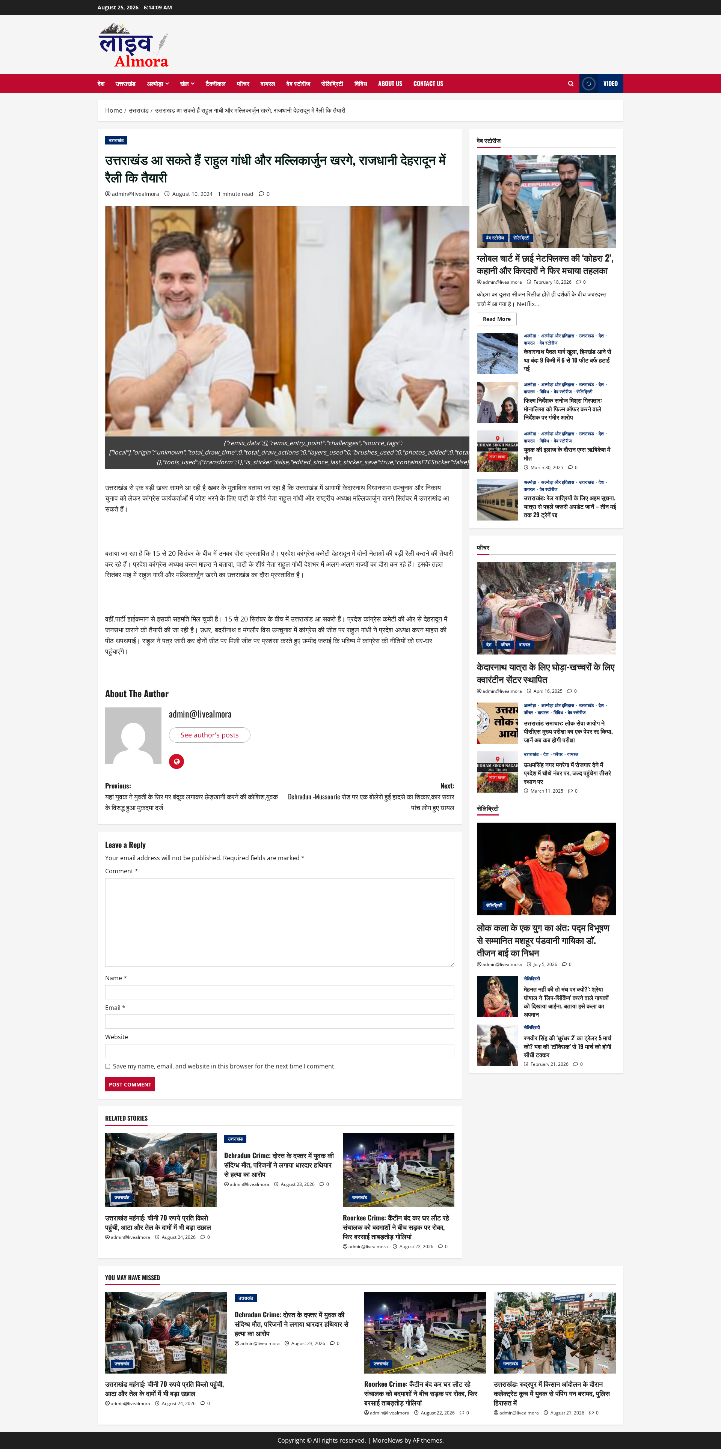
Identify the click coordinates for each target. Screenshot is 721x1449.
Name (116, 978)
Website (116, 1037)
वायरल (268, 83)
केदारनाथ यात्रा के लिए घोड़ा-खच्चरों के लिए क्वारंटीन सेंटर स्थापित (545, 672)
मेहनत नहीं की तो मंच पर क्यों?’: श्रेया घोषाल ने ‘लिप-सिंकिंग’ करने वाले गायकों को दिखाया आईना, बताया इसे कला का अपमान (497, 996)
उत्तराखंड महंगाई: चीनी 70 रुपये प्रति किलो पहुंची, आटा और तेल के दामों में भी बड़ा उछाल (158, 1222)
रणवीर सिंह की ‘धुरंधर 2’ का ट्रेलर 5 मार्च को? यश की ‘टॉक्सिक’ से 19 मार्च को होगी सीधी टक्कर (497, 1045)
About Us (390, 83)
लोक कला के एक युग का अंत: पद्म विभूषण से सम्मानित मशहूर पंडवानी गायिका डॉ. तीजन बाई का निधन (543, 939)
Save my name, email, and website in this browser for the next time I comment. (224, 1066)
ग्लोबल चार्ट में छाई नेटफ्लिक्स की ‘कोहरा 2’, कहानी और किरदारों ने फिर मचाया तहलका (545, 264)
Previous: (191, 796)
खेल (184, 83)
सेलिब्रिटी (332, 83)
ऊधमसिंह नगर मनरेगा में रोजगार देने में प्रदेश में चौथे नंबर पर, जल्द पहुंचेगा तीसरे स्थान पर (497, 772)
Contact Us (428, 83)
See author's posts (210, 734)
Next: (371, 796)
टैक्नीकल (216, 83)
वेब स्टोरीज (298, 83)
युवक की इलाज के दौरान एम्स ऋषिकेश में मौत (497, 451)
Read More (500, 320)
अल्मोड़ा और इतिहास (558, 336)
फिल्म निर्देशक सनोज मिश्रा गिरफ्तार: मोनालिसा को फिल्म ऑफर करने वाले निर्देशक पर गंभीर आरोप (497, 402)
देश (101, 83)
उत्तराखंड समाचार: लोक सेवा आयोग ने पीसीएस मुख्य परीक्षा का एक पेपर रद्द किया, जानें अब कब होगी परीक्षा (497, 723)
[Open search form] (571, 84)
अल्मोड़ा (155, 83)
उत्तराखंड (126, 83)
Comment (121, 871)
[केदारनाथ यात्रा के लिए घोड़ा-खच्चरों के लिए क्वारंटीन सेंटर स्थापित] (546, 608)
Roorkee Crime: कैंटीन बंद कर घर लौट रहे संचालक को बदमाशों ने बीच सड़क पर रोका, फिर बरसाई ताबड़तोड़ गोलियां (396, 1227)
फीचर (243, 83)
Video (610, 83)
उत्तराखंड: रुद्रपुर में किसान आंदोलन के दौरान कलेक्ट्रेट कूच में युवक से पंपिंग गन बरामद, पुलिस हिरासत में (552, 1393)
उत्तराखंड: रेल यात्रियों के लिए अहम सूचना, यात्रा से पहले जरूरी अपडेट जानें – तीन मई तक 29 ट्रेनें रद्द (497, 500)
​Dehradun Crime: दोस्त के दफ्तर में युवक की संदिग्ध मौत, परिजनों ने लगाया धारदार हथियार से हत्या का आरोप (279, 1164)
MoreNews (388, 1440)
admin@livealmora (135, 193)
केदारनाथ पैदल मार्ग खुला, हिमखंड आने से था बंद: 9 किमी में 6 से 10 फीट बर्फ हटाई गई (497, 353)
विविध (360, 83)
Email (115, 1008)
